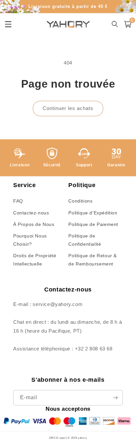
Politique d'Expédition (92, 212)
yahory (82, 437)
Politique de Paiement (93, 224)
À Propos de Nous (33, 224)
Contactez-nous (31, 212)
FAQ (18, 201)
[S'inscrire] (115, 397)
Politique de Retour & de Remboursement (92, 259)
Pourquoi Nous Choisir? (30, 240)
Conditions (80, 201)
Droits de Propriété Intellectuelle (34, 259)
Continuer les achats (68, 108)
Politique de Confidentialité (84, 240)
